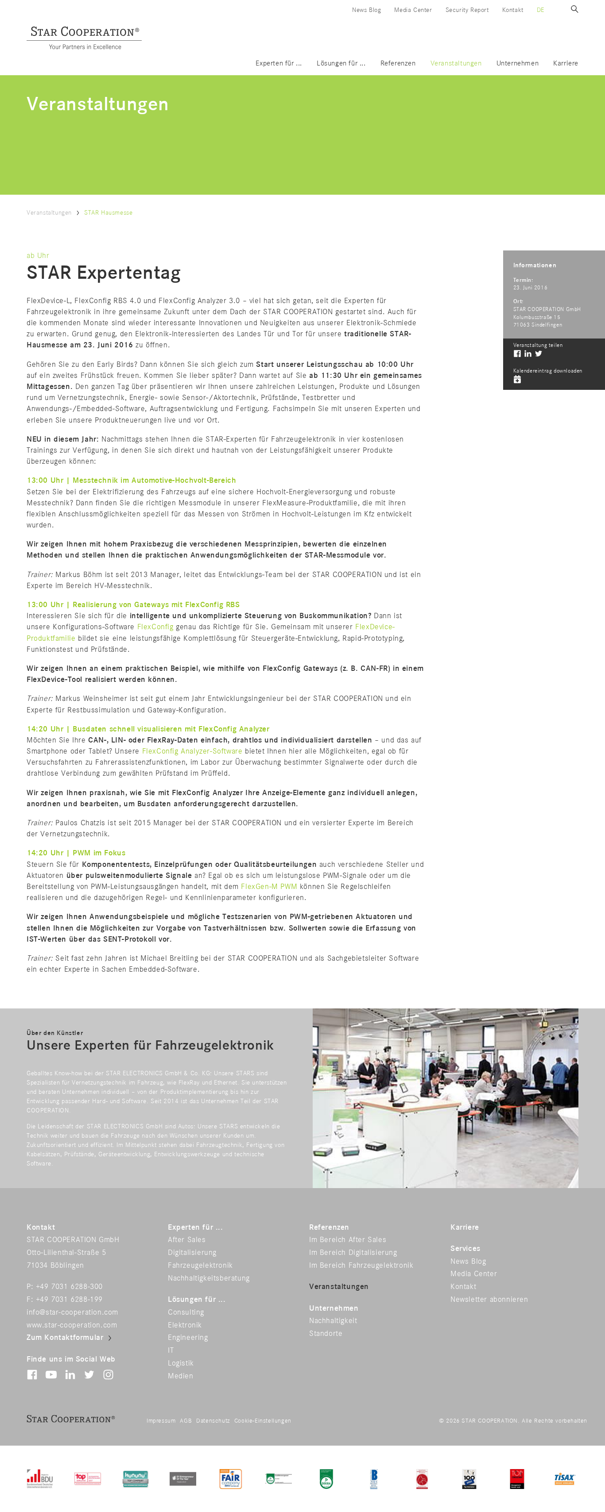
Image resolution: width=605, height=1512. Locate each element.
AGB (186, 1421)
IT (171, 1350)
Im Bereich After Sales (347, 1240)
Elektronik (185, 1325)
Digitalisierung (192, 1253)
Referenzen (398, 63)
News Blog (366, 10)
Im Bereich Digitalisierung (353, 1253)
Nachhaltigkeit (333, 1321)
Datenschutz (213, 1421)
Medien (181, 1376)
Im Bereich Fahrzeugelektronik (361, 1266)
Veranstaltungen (456, 63)
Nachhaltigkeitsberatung (209, 1278)
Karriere (565, 63)
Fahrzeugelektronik (200, 1266)
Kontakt (513, 10)
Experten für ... (279, 63)
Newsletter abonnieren (489, 1300)
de (540, 10)
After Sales (187, 1240)
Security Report (467, 10)
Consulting (186, 1312)
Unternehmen (517, 63)
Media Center (413, 10)
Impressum (161, 1421)
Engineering (188, 1338)
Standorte (325, 1334)
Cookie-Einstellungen (262, 1421)
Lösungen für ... (341, 63)
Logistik (181, 1363)
